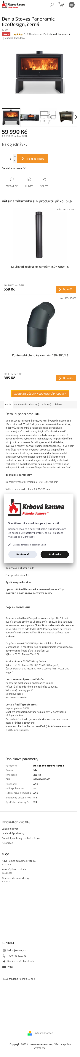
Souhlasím (54, 554)
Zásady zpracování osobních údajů (30, 544)
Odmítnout (28, 537)
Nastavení (22, 554)
